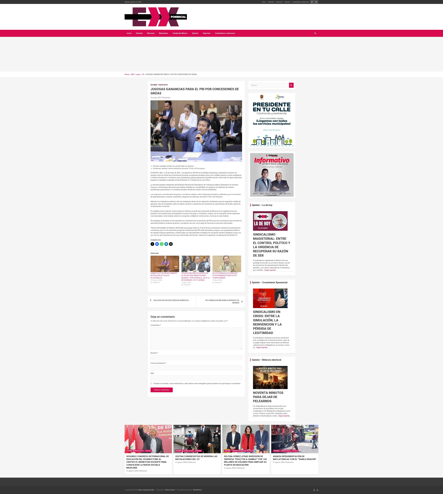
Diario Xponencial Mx (146, 490)
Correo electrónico (158, 363)
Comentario (156, 325)
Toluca (148, 451)
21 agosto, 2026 (132, 471)
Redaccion (166, 97)
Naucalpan (247, 451)
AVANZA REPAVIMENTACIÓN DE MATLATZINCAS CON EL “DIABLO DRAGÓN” (294, 458)
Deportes (206, 33)
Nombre (154, 353)
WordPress (197, 490)
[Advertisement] (221, 54)
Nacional (279, 2)
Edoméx (271, 2)
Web (152, 373)
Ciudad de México (180, 33)
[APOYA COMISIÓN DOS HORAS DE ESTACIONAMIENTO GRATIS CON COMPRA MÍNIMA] (227, 264)
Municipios (163, 33)
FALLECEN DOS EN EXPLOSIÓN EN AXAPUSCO (171, 300)
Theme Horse (170, 490)
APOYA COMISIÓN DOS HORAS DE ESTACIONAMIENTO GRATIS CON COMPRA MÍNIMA (225, 275)
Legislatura (188, 451)
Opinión (287, 2)
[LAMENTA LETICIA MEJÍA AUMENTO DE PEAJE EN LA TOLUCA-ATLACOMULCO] (165, 264)
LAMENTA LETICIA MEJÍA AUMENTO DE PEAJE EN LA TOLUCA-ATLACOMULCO (164, 275)
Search (291, 85)
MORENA (198, 451)
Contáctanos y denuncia (301, 2)
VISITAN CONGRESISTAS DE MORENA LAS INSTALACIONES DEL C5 (196, 458)
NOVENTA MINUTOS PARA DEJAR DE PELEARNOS (268, 397)
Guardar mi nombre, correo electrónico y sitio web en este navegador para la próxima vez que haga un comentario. (197, 383)
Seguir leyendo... (271, 270)
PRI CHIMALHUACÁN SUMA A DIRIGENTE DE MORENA (222, 301)
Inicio (264, 2)
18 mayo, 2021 (156, 97)
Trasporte (163, 85)
